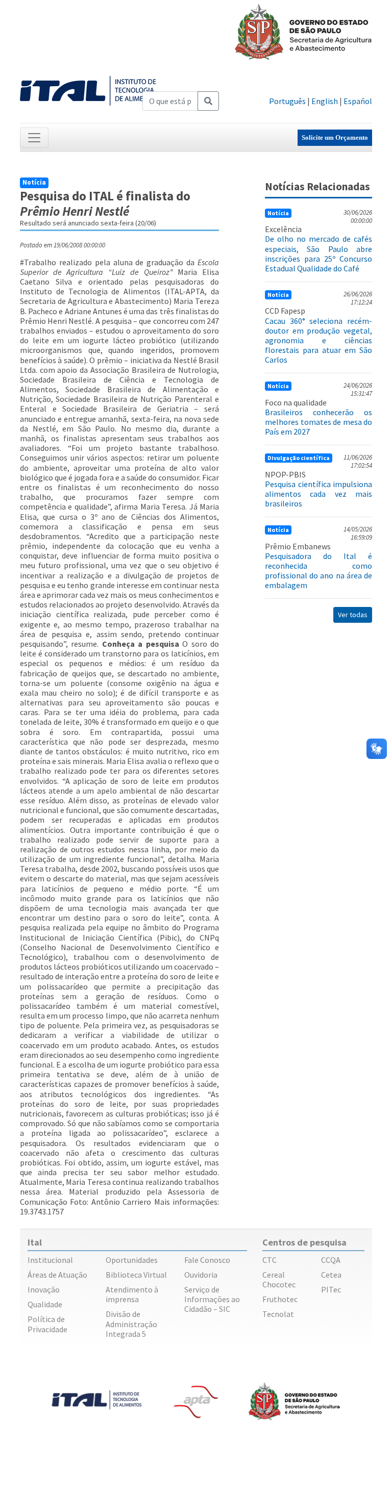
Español (358, 101)
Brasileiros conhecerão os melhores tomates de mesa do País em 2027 (318, 422)
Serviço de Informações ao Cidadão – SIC (212, 1299)
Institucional (50, 1260)
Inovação (44, 1289)
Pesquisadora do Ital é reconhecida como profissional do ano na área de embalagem (318, 571)
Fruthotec (280, 1299)
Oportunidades (132, 1260)
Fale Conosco (207, 1260)
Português (287, 101)
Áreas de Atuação (57, 1275)
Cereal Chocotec (279, 1279)
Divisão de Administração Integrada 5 (131, 1323)
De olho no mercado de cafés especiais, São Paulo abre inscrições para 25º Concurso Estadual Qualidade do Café (318, 253)
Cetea (331, 1275)
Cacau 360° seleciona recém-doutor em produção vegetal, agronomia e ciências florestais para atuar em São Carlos (318, 340)
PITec (331, 1289)
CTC (269, 1260)
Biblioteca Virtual (136, 1275)
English (324, 101)
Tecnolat (278, 1314)
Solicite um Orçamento (335, 137)
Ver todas (353, 614)
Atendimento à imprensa (132, 1294)
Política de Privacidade (47, 1324)
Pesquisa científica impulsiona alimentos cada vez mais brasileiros (318, 494)
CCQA (330, 1260)
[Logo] (89, 90)
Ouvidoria (200, 1275)
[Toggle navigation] (34, 138)
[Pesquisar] (208, 101)
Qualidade (45, 1304)
